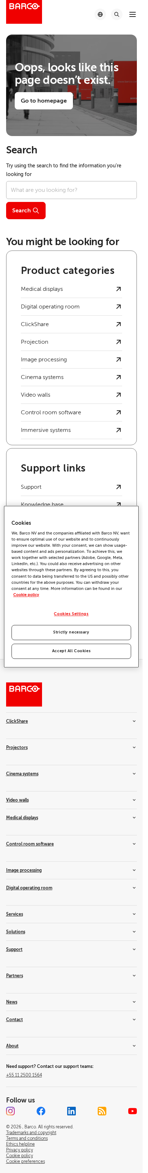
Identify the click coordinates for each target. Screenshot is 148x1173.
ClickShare (17, 721)
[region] (71, 586)
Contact (14, 1019)
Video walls (17, 800)
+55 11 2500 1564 (24, 1075)
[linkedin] (71, 1111)
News (11, 1002)
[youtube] (132, 1111)
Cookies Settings (71, 614)
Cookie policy (26, 594)
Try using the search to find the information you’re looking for (63, 170)
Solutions (15, 931)
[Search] (116, 14)
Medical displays (22, 817)
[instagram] (10, 1111)
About (12, 1045)
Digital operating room (29, 887)
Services (14, 914)
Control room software (30, 844)
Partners (14, 975)
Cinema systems (22, 773)
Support (14, 949)
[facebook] (41, 1111)
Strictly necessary (71, 632)
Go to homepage (44, 101)
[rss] (102, 1111)
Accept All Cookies (71, 651)
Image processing (24, 870)
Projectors (17, 747)
